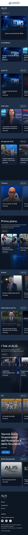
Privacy (3, 508)
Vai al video (6, 452)
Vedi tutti (4, 231)
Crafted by (5, 530)
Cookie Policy (4, 505)
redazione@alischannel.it (7, 517)
